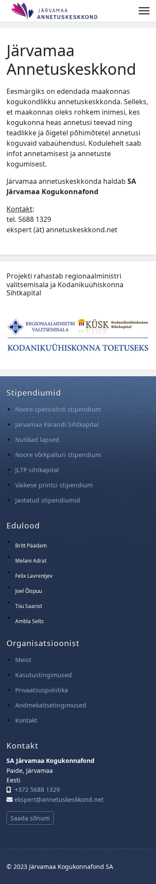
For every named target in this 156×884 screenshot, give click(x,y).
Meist (23, 660)
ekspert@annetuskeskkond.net (59, 799)
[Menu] (144, 11)
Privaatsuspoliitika (41, 690)
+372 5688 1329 (37, 789)
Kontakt (26, 720)
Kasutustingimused (43, 675)
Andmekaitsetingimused (50, 705)
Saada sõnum (30, 818)
